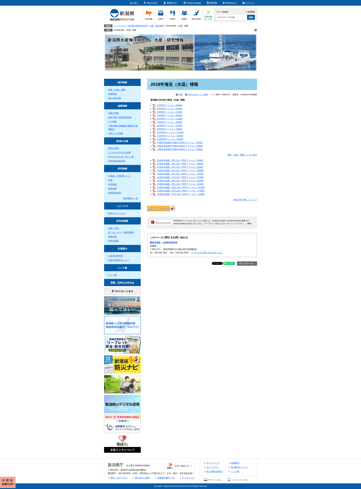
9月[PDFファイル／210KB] (169, 129)
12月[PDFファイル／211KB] (170, 139)
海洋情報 (122, 82)
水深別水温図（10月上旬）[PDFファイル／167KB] (181, 187)
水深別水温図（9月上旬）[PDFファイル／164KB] (180, 184)
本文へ (135, 3)
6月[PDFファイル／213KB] (169, 119)
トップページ (120, 26)
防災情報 (148, 19)
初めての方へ (152, 3)
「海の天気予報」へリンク (244, 200)
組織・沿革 (113, 228)
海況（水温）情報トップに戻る (242, 155)
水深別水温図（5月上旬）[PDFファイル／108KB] (180, 170)
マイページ (250, 3)
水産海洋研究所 (115, 256)
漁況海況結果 (114, 193)
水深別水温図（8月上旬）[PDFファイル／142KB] (180, 180)
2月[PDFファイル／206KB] (169, 105)
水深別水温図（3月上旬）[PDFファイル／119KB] (180, 164)
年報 (110, 180)
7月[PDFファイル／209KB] (169, 122)
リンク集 (122, 268)
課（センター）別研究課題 (121, 232)
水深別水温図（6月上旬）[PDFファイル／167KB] (180, 174)
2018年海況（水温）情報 (125, 30)
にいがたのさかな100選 (119, 152)
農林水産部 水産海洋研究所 (163, 242)
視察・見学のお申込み (122, 282)
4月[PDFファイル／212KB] (169, 112)
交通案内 (122, 248)
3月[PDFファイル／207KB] (169, 109)
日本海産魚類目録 (116, 161)
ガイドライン (212, 467)
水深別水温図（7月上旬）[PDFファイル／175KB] (180, 177)
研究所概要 (122, 221)
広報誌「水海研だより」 (120, 176)
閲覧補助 (213, 3)
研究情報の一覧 (130, 198)
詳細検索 (251, 12)
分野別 (160, 19)
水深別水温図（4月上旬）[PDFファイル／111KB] (180, 167)
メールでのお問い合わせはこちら (207, 252)
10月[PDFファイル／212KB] (170, 132)
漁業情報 (122, 106)
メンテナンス (188, 478)
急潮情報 (112, 94)
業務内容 (112, 236)
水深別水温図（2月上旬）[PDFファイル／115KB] (180, 160)
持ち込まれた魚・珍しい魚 (121, 156)
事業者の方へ (172, 3)
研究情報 (122, 168)
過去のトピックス (116, 213)
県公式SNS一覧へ (247, 263)
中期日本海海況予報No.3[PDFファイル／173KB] (179, 149)
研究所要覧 (113, 241)
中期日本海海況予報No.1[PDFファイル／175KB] (179, 142)
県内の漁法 (113, 148)
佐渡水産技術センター (118, 260)
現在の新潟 (196, 19)
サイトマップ (212, 463)
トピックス (122, 206)
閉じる (255, 30)
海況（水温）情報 (116, 89)
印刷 (181, 94)
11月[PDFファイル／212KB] (170, 136)
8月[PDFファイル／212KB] (169, 125)
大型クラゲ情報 (115, 133)
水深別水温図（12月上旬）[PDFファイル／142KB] (181, 194)
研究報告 (112, 184)
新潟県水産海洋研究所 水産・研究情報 (146, 26)
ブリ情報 (112, 121)
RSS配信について (239, 467)
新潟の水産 (122, 141)
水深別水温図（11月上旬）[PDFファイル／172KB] (180, 191)
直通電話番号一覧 (166, 478)
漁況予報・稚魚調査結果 (120, 117)
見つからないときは (122, 291)
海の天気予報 (114, 98)
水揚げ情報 (113, 113)
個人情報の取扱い (214, 471)
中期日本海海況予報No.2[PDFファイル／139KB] (179, 146)
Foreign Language (194, 3)
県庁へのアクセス (119, 478)
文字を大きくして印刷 (198, 94)
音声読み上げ (231, 3)
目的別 (172, 19)
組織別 (184, 19)
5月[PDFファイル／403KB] (169, 115)
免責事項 (235, 463)
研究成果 (112, 188)
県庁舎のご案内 (142, 478)
